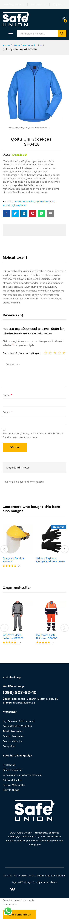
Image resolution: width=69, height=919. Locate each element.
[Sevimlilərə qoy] (25, 552)
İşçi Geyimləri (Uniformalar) (18, 721)
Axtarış (62, 33)
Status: (7, 154)
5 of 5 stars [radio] (64, 352)
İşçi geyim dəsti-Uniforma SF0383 (46, 636)
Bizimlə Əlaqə (11, 789)
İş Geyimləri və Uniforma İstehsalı (22, 775)
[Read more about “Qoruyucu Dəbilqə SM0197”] (9, 552)
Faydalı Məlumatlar (14, 785)
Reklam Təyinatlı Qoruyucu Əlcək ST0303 (50, 560)
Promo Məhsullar (13, 741)
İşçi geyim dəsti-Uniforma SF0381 (13, 636)
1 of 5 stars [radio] (45, 352)
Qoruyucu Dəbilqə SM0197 (13, 560)
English (57, 4)
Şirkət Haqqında (12, 770)
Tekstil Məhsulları (13, 731)
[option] (17, 549)
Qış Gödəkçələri (45, 201)
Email (7, 412)
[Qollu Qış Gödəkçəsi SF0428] (6, 213)
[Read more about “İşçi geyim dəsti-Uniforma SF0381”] (9, 629)
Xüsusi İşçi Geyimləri (14, 205)
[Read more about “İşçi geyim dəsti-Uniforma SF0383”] (43, 629)
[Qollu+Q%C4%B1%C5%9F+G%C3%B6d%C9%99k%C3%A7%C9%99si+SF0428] (15, 213)
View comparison (19, 914)
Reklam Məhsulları (13, 736)
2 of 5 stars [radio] (50, 352)
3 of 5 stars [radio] (54, 352)
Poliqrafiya (9, 746)
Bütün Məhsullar (24, 201)
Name (7, 395)
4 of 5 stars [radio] (59, 352)
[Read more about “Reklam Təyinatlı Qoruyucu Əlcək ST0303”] (43, 552)
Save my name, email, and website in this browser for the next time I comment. (33, 435)
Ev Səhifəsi (9, 764)
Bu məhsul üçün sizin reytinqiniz (22, 353)
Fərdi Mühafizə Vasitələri (17, 726)
